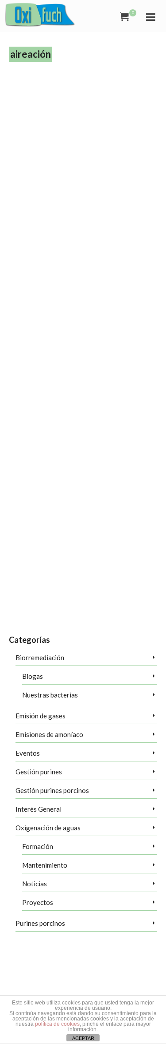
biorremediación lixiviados (90, 299)
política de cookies (57, 1024)
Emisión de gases (40, 716)
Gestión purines (38, 772)
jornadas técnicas (136, 299)
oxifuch (16, 309)
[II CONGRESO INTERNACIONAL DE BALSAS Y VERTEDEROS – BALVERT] (83, 119)
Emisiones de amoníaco (49, 734)
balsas (88, 288)
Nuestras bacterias (50, 695)
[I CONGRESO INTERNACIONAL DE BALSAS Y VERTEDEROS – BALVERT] (83, 407)
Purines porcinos (40, 923)
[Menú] (150, 16)
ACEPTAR (83, 1038)
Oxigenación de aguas (48, 828)
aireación (34, 288)
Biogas (32, 676)
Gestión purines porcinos (52, 790)
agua (18, 288)
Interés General (38, 809)
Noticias (34, 884)
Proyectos (37, 902)
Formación (37, 846)
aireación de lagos (63, 288)
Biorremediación (114, 288)
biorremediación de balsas (35, 299)
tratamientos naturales (48, 309)
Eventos (27, 753)
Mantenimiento (44, 865)
